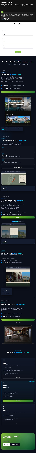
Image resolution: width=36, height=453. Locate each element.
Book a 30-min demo (15, 444)
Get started (18, 377)
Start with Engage (17, 91)
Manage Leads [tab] (21, 221)
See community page (6, 293)
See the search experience (18, 167)
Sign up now (17, 217)
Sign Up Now (6, 444)
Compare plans (18, 322)
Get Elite (17, 319)
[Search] (21, 104)
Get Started (18, 52)
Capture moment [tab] (15, 221)
